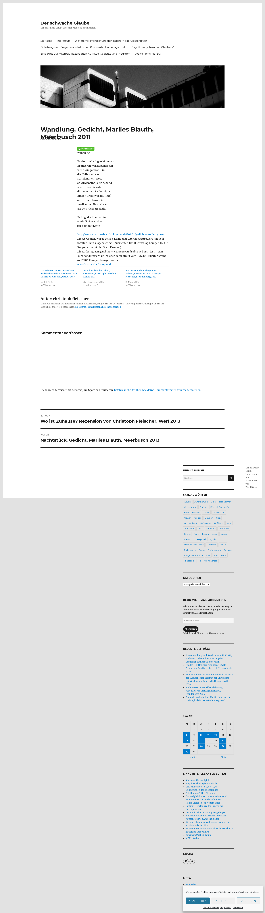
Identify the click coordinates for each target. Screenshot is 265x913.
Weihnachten (210, 561)
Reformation (214, 550)
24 (201, 746)
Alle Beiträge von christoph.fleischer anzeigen (98, 307)
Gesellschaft (219, 512)
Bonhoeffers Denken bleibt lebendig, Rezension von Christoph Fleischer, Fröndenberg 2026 (204, 690)
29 (187, 751)
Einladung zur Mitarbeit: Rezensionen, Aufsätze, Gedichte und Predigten (85, 53)
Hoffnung (218, 523)
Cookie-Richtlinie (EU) (148, 53)
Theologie (189, 561)
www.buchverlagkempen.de (94, 264)
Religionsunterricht (193, 555)
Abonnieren (191, 629)
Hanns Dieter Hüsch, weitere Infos (203, 803)
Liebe (214, 534)
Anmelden (191, 884)
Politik (202, 550)
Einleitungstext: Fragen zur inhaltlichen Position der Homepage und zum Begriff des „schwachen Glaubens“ (107, 47)
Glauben (209, 518)
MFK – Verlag (193, 838)
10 (201, 735)
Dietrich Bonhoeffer (220, 507)
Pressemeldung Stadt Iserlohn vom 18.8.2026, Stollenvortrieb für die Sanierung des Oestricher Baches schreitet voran (209, 658)
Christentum (190, 507)
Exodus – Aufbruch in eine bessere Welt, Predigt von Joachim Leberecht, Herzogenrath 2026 (209, 668)
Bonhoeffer (225, 501)
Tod (199, 561)
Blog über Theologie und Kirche (201, 783)
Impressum (225, 907)
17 (201, 740)
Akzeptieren (198, 901)
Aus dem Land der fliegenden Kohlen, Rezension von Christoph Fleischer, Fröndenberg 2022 (143, 273)
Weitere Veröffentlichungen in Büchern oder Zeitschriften (111, 40)
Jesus (200, 528)
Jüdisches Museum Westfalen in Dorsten (206, 815)
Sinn (216, 555)
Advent (187, 501)
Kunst (196, 534)
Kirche (187, 534)
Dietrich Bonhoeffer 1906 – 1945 (201, 786)
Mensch (188, 539)
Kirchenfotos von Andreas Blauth (202, 819)
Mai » (224, 757)
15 (187, 740)
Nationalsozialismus (194, 544)
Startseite (46, 40)
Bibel (213, 501)
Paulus (223, 544)
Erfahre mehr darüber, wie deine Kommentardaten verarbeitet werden (157, 390)
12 (216, 735)
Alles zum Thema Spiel (197, 780)
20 (223, 740)
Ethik (186, 512)
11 (208, 735)
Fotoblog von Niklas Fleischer (200, 793)
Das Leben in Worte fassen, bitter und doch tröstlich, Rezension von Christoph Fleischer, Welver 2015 (58, 273)
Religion (228, 550)
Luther (224, 534)
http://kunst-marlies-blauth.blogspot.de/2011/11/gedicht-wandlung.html (121, 234)
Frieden (196, 512)
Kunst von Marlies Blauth (198, 835)
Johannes (210, 528)
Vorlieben (248, 901)
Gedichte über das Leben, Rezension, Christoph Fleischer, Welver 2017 (99, 273)
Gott (218, 518)
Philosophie (190, 550)
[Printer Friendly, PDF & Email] (123, 149)
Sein (208, 555)
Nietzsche (212, 544)
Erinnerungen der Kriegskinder (202, 790)
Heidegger (205, 523)
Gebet (206, 512)
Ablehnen (223, 901)
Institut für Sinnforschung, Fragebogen (205, 812)
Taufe (224, 555)
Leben (205, 534)
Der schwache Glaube (64, 23)
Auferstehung (201, 501)
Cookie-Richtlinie (211, 907)
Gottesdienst (190, 523)
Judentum (224, 528)
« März (193, 757)
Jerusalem (189, 528)
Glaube (198, 518)
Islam (229, 523)
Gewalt (187, 518)
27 (223, 746)
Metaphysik (201, 539)
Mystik (213, 539)
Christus (203, 507)
